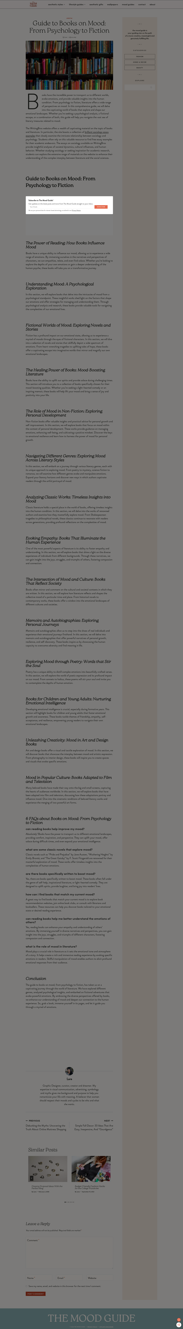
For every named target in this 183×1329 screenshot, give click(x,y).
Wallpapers (112, 4)
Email (61, 1278)
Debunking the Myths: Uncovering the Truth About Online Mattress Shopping (46, 1125)
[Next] (107, 1178)
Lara (65, 37)
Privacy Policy (92, 1327)
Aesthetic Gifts (96, 4)
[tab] (65, 1202)
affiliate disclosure (106, 1327)
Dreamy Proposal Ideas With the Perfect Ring (47, 1187)
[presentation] (47, 1169)
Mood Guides (128, 4)
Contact (142, 4)
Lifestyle (69, 18)
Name (31, 1278)
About (152, 4)
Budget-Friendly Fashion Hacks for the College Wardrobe (90, 1187)
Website (92, 1278)
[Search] (151, 87)
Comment (33, 1240)
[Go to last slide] (31, 1178)
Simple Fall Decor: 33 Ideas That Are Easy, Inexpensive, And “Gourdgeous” (93, 1125)
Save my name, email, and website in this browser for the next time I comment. (65, 1286)
